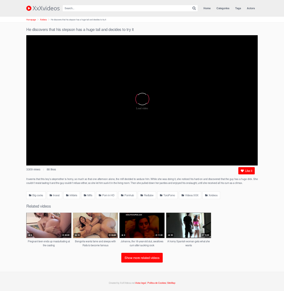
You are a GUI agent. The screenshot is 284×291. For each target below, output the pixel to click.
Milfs (89, 195)
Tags (238, 8)
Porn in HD (108, 195)
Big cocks (37, 195)
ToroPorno (169, 195)
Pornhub (129, 195)
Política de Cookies (156, 282)
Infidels (73, 195)
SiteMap (171, 282)
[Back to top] (275, 280)
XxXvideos (45, 8)
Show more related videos (142, 257)
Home (207, 8)
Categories (222, 8)
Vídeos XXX (191, 195)
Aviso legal (140, 282)
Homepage (31, 19)
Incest (55, 195)
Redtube (148, 195)
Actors (251, 8)
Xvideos (43, 19)
